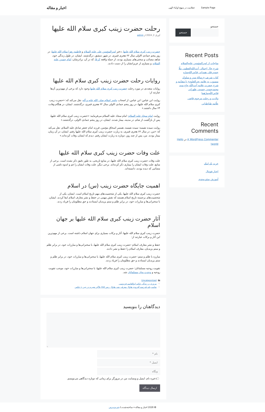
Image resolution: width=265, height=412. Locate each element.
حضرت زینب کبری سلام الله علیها (141, 51)
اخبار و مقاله (56, 7)
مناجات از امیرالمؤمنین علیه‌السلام (199, 63)
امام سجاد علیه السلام (140, 115)
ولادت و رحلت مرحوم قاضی (202, 98)
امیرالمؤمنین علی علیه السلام (100, 51)
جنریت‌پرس (114, 407)
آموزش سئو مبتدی (208, 179)
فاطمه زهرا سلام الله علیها (66, 51)
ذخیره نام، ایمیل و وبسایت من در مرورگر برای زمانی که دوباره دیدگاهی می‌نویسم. (112, 378)
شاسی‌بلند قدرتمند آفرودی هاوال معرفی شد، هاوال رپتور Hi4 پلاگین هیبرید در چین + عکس (116, 287)
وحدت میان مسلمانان (139, 272)
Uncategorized (149, 280)
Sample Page (208, 7)
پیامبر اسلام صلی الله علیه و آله (100, 100)
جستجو (214, 26)
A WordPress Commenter (202, 139)
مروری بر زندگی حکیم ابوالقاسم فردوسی (138, 283)
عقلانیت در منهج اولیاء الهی (182, 7)
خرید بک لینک (211, 163)
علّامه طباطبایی (210, 103)
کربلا (97, 59)
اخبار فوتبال (212, 171)
